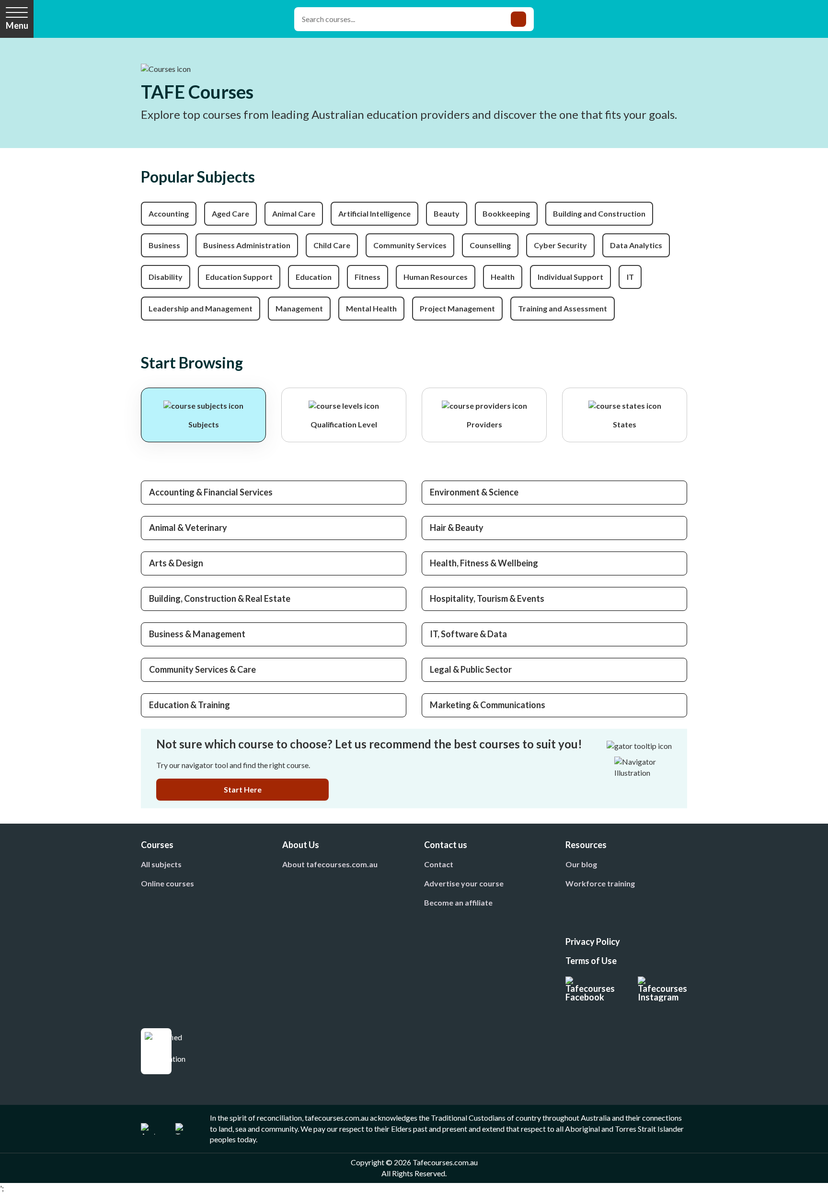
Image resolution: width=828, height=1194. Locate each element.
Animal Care (293, 213)
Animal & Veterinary (188, 527)
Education (314, 276)
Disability (166, 276)
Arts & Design (176, 563)
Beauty (447, 213)
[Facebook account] (590, 988)
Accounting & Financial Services (211, 492)
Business (164, 245)
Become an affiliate (458, 902)
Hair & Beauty (456, 527)
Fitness (367, 276)
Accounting (169, 213)
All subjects (161, 864)
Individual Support (570, 276)
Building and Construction (599, 213)
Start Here (243, 789)
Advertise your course (464, 883)
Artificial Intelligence (374, 213)
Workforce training (600, 883)
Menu (17, 25)
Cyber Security (560, 245)
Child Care (331, 245)
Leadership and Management (201, 308)
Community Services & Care (202, 669)
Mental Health (371, 308)
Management (299, 308)
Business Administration (246, 245)
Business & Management (197, 634)
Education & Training (189, 705)
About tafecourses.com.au (330, 864)
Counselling (490, 245)
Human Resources (435, 276)
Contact (438, 864)
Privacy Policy (592, 941)
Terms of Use (591, 960)
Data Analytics (636, 245)
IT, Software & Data (468, 634)
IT (630, 276)
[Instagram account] (662, 988)
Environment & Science (474, 492)
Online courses (167, 883)
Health (503, 276)
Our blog (581, 864)
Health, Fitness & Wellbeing (484, 563)
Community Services (410, 245)
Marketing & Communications (487, 705)
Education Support (239, 276)
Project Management (457, 308)
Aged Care (230, 213)
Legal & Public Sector (471, 669)
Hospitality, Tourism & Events (487, 598)
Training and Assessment (562, 308)
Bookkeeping (506, 213)
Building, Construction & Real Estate (219, 598)
